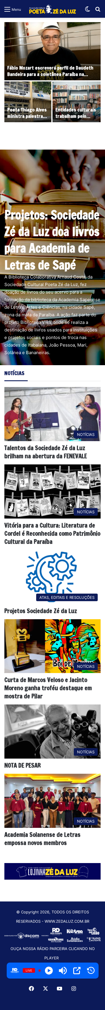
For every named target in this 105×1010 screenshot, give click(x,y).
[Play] (49, 970)
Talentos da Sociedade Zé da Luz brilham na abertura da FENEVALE (45, 452)
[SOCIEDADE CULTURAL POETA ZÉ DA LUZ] (52, 9)
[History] (91, 970)
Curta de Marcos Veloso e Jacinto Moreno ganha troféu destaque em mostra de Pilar (48, 688)
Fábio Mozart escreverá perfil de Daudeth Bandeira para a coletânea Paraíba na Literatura (50, 74)
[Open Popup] (77, 970)
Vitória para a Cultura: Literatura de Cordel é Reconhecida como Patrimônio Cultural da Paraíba (52, 533)
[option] (52, 72)
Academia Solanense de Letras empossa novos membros (42, 838)
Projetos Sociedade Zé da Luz (40, 611)
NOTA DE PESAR (22, 765)
